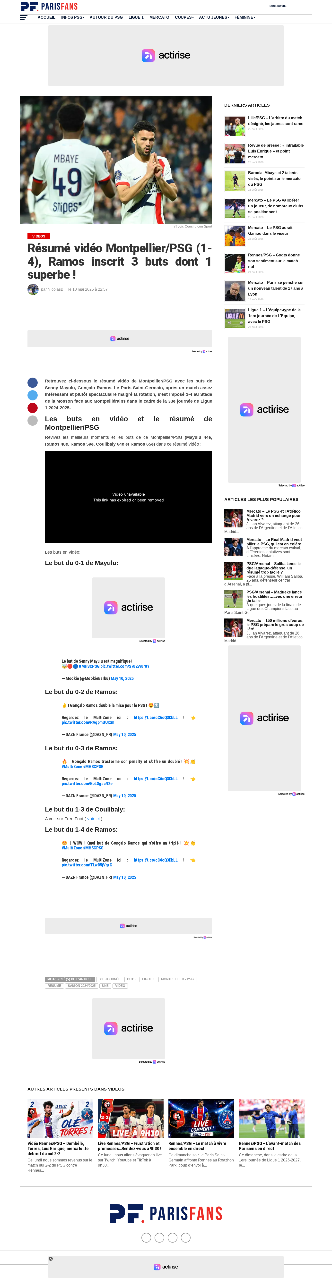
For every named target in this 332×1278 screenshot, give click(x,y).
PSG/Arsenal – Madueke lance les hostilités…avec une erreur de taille (274, 596)
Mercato (159, 17)
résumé (54, 986)
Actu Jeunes (213, 17)
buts (131, 979)
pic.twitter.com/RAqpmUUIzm (88, 722)
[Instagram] (186, 1238)
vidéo (120, 986)
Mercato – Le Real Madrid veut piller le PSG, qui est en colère (274, 542)
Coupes (183, 17)
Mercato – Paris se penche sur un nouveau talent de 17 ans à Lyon (276, 288)
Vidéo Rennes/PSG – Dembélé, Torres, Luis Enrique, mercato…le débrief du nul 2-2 (58, 1148)
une (105, 986)
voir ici (93, 818)
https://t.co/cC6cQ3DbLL (156, 717)
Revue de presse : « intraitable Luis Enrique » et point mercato (276, 151)
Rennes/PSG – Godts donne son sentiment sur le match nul (274, 261)
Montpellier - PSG (177, 979)
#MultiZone (72, 766)
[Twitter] (159, 1238)
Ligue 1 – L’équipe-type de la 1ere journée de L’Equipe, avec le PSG (274, 316)
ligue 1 (148, 979)
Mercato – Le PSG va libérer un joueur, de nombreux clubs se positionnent (275, 206)
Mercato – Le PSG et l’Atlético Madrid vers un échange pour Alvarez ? (273, 515)
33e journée (110, 979)
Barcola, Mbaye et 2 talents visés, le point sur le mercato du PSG (274, 178)
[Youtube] (172, 1238)
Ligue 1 (136, 17)
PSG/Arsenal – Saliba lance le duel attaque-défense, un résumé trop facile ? (273, 568)
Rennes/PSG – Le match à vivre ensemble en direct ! (197, 1146)
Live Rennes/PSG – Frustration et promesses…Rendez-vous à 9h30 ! (129, 1146)
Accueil (46, 17)
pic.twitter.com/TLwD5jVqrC (87, 864)
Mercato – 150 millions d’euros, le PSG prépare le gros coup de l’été (275, 624)
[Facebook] (146, 1238)
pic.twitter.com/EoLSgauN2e (87, 783)
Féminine (244, 17)
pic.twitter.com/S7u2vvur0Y (124, 666)
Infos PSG (71, 17)
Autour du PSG (106, 17)
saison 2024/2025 (82, 986)
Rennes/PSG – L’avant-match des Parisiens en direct (269, 1146)
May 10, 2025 (122, 678)
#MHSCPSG (89, 666)
